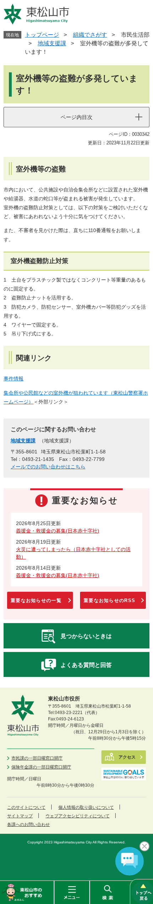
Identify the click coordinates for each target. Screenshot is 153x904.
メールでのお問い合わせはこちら (48, 466)
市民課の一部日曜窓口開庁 (37, 758)
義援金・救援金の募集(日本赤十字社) (57, 531)
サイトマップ (20, 815)
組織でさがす (90, 35)
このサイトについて (26, 807)
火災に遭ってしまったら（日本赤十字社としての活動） (73, 553)
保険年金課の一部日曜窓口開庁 (41, 767)
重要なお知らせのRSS (109, 600)
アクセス (127, 757)
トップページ (42, 35)
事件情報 (13, 378)
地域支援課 (52, 43)
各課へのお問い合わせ (28, 824)
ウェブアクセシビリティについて (78, 815)
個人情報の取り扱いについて (86, 807)
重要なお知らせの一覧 (36, 600)
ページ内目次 (76, 117)
